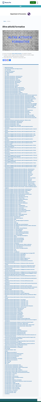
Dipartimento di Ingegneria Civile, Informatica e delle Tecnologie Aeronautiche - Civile (20, 134)
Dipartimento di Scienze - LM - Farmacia (12, 226)
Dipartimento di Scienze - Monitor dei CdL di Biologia (14, 238)
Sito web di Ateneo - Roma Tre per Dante (12, 387)
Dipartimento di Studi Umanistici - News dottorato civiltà (15, 332)
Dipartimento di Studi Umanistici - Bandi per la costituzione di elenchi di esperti (19, 322)
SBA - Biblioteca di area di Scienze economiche (13, 354)
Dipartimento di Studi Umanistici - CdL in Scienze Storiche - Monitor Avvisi (18, 326)
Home (5, 21)
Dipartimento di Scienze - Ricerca (11, 250)
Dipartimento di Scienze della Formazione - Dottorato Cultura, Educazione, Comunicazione (21, 287)
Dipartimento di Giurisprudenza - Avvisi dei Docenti (14, 121)
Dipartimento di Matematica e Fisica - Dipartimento (14, 200)
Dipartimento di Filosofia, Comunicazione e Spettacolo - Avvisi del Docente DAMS (19, 96)
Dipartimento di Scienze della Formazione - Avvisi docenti (15, 255)
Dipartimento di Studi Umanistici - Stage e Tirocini (14, 346)
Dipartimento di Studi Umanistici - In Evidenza (13, 329)
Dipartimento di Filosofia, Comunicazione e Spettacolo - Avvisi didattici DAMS (19, 100)
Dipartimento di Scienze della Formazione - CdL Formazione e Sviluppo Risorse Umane (20, 265)
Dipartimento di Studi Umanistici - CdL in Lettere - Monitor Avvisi (16, 323)
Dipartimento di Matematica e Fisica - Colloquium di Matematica (16, 199)
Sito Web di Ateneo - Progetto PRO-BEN (12, 383)
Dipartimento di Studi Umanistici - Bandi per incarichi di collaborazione (17, 318)
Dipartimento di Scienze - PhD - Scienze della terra (14, 247)
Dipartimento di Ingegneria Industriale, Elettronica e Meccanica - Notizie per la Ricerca (20, 181)
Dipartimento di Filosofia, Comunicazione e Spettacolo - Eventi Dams (17, 111)
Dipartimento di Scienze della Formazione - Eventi (14, 290)
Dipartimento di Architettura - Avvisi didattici (13, 77)
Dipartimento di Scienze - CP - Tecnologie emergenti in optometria (17, 220)
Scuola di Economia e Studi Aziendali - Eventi (13, 365)
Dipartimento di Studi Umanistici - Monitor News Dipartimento (16, 331)
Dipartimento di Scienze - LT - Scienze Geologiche (13, 234)
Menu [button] (34, 2)
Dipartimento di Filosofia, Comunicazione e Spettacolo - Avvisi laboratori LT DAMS (19, 106)
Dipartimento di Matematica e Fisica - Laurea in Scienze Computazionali (17, 210)
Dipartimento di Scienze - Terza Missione (12, 252)
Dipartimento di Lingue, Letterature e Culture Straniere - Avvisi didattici (18, 190)
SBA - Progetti (7, 362)
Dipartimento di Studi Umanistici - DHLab (12, 327)
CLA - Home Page (8, 70)
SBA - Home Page (8, 361)
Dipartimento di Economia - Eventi (11, 83)
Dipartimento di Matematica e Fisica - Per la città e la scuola (15, 211)
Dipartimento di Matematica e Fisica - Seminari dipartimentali (16, 214)
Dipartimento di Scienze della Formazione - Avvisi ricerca (15, 257)
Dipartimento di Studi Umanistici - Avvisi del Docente (14, 316)
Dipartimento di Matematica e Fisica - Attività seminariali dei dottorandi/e (18, 194)
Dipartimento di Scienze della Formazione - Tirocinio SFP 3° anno (16, 302)
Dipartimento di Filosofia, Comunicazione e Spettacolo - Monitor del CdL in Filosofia (20, 116)
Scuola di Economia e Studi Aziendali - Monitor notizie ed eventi (16, 367)
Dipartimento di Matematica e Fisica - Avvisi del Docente (15, 195)
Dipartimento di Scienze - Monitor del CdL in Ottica (14, 240)
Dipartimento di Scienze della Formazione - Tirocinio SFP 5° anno (16, 304)
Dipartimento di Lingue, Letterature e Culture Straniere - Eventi (16, 191)
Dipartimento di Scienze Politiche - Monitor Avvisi (14, 312)
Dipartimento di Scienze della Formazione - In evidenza (14, 292)
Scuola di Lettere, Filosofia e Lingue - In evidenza (13, 369)
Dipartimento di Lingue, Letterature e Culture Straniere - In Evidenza (17, 193)
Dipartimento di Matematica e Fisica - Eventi (13, 204)
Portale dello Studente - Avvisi (10, 349)
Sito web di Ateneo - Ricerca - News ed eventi (13, 386)
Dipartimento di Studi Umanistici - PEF (12, 339)
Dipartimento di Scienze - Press (10, 249)
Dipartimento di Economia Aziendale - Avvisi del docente (15, 88)
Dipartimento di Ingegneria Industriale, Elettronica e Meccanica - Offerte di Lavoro (19, 183)
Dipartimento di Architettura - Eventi (11, 78)
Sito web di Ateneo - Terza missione (11, 390)
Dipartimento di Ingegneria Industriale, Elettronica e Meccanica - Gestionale (18, 179)
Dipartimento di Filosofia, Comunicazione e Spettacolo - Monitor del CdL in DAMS (19, 115)
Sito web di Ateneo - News (9, 378)
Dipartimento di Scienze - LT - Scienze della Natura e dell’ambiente (17, 231)
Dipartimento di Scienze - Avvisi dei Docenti (12, 216)
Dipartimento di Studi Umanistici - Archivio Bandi (13, 314)
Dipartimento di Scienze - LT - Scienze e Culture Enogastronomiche (17, 233)
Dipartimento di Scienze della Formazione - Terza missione (15, 299)
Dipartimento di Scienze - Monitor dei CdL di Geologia (14, 239)
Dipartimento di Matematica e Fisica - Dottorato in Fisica (15, 201)
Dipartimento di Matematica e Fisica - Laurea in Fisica (14, 208)
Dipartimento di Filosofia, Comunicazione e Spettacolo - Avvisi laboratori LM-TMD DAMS (20, 105)
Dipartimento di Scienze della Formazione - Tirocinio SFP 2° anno (16, 300)
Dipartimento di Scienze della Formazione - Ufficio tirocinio (15, 307)
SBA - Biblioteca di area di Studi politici (12, 356)
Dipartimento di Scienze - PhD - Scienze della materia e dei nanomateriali (18, 245)
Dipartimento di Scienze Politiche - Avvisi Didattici (14, 309)
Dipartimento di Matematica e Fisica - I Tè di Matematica (15, 205)
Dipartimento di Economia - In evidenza (12, 85)
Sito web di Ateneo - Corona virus (11, 373)
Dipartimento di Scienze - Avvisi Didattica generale (14, 218)
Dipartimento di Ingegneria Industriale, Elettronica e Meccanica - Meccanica (18, 180)
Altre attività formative (16, 53)
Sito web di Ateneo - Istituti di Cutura (11, 376)
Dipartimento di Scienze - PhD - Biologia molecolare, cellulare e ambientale (18, 244)
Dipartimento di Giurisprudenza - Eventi (12, 124)
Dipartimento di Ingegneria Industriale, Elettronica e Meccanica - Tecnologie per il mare (20, 185)
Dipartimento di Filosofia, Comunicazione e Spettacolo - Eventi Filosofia (18, 112)
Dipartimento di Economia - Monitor (11, 86)
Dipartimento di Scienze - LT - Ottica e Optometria (14, 229)
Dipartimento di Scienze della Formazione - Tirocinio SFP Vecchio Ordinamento (19, 305)
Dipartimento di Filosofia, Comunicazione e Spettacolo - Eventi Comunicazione (19, 110)
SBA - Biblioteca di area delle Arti (11, 352)
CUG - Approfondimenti (9, 72)
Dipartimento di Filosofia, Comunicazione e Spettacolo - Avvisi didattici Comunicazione (20, 98)
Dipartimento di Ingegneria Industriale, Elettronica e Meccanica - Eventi (17, 176)
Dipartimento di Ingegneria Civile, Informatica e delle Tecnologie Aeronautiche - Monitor (20, 141)
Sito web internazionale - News (10, 392)
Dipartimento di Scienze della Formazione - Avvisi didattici (15, 254)
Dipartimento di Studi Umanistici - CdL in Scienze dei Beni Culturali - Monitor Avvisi (19, 324)
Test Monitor (7, 393)
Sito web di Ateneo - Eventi (10, 375)
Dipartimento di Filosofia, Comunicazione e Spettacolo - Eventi (16, 108)
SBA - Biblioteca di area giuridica (10, 357)
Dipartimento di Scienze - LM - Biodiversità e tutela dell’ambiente (16, 224)
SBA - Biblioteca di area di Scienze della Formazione (14, 353)
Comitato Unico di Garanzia (10, 71)
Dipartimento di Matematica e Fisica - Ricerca (13, 213)
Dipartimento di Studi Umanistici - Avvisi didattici (14, 317)
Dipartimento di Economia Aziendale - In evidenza (13, 92)
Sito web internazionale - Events (10, 391)
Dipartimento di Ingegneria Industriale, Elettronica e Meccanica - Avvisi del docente (19, 169)
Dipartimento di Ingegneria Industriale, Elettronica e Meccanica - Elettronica (18, 175)
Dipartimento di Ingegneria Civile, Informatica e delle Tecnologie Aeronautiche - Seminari (20, 165)
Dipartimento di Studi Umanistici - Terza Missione (14, 347)
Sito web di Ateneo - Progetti (10, 382)
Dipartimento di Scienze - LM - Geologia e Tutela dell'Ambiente (16, 228)
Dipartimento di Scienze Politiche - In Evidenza (13, 311)
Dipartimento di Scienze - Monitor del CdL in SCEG (14, 241)
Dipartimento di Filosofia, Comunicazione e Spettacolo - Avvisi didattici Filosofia (19, 101)
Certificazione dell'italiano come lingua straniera (13, 68)
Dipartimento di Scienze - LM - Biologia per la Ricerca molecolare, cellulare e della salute (20, 225)
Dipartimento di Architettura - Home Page (12, 80)
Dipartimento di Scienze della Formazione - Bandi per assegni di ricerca (17, 258)
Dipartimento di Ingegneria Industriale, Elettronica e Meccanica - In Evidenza (18, 171)
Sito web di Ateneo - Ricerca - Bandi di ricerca (13, 385)
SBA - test (7, 363)
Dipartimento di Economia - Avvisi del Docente (13, 81)
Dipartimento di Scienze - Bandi (10, 219)
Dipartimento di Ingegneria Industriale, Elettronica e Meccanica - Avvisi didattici (19, 170)
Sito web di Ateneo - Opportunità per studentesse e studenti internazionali (18, 381)
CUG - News (7, 75)
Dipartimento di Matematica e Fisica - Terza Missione (14, 215)
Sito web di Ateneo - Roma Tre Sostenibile (12, 388)
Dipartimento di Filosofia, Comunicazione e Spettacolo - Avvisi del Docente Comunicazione (21, 95)
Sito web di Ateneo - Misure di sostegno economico (14, 377)
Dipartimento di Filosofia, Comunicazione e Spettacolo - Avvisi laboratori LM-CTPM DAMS (21, 103)
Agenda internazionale (9, 67)
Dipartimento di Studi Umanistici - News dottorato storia (15, 333)
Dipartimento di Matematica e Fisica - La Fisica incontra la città (16, 206)
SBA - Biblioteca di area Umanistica (11, 359)
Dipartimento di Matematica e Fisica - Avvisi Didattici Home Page (16, 196)
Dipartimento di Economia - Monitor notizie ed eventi (14, 87)
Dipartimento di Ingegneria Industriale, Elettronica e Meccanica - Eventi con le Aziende (20, 178)
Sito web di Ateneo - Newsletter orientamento (13, 380)
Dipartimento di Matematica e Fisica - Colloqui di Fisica (14, 198)
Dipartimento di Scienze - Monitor (11, 236)
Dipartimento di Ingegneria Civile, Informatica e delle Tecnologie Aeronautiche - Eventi (20, 135)
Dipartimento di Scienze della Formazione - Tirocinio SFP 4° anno (16, 303)
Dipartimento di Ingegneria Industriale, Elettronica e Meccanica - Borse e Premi (19, 174)
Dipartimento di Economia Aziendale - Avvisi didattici (14, 90)
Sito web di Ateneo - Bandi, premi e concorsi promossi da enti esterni (17, 372)
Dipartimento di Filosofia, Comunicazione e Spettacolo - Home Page (17, 114)
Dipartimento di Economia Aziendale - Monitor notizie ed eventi (16, 93)
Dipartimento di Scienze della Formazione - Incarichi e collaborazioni (17, 293)
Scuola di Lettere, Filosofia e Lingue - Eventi (13, 368)
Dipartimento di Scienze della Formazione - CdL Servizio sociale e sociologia (18, 285)
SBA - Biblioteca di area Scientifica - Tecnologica (13, 358)
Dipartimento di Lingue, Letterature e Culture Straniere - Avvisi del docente (18, 189)
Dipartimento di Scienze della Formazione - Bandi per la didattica (16, 259)
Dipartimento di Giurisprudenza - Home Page (13, 125)
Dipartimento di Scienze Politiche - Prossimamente (14, 313)
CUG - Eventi (7, 73)
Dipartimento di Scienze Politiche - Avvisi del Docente (14, 308)
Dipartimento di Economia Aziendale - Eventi (13, 91)
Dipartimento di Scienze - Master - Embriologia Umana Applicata (16, 235)
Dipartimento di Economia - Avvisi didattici (12, 82)
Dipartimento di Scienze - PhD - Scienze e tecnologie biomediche (16, 248)
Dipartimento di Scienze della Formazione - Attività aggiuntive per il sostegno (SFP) (20, 253)
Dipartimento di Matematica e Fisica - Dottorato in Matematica (16, 203)
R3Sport (6, 351)
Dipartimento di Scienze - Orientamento (12, 243)
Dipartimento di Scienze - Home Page (11, 223)
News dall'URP (7, 348)
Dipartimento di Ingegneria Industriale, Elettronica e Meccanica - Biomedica (18, 172)
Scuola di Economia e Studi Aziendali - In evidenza (14, 366)
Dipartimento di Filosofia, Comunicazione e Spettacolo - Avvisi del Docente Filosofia (20, 97)
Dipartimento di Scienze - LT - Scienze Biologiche (13, 230)
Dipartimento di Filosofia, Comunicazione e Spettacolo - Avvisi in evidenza (18, 102)
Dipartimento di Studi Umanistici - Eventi (12, 328)
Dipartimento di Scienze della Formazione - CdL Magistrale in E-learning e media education (21, 272)
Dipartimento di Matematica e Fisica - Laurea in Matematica (15, 209)
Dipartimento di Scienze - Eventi (10, 221)
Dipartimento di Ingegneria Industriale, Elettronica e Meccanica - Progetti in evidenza (20, 184)
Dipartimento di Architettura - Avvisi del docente (13, 76)
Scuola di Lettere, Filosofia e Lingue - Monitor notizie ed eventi (16, 371)
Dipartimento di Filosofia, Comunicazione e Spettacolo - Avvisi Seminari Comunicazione (20, 107)
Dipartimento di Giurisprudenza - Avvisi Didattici (13, 122)
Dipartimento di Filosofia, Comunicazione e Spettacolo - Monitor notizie (18, 120)
